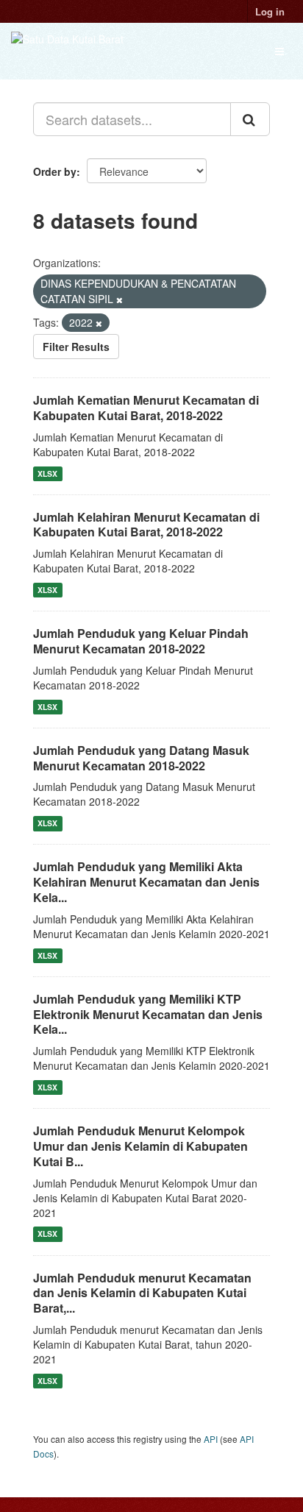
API (211, 1439)
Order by (54, 171)
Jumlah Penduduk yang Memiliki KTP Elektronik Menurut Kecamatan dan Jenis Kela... (148, 1014)
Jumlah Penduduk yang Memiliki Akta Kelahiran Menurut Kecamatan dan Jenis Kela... (146, 882)
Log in (270, 11)
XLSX (47, 473)
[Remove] (119, 299)
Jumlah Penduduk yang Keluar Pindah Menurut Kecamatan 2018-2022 (141, 641)
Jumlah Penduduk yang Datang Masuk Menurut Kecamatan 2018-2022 (141, 758)
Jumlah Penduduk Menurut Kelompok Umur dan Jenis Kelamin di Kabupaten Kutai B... (140, 1146)
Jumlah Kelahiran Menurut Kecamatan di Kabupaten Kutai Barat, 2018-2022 (146, 524)
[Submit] (250, 119)
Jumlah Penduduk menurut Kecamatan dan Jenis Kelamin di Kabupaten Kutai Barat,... (142, 1293)
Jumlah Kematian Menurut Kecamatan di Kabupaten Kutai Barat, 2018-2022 (146, 407)
